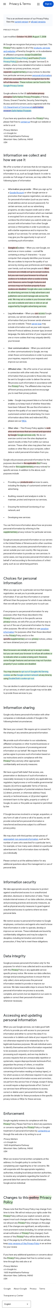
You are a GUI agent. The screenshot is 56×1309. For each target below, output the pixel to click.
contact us (25, 122)
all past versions (38, 22)
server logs (36, 324)
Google (7, 1288)
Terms (42, 1288)
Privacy (33, 1288)
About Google (20, 1288)
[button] (4, 4)
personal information (41, 75)
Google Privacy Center (13, 86)
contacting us (44, 1131)
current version (21, 22)
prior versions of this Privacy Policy (23, 1243)
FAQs (24, 421)
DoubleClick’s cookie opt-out (21, 678)
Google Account (17, 192)
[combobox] (16, 1304)
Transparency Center (13, 1295)
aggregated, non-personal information (20, 839)
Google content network (28, 675)
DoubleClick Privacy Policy (15, 58)
